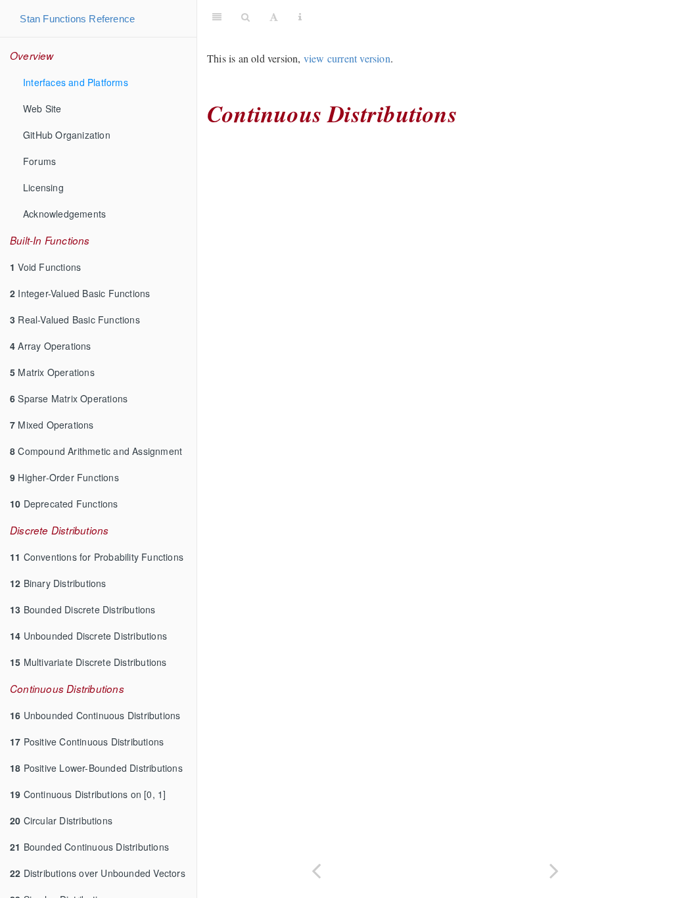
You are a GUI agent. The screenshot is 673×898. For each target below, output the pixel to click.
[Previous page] (316, 869)
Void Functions (45, 266)
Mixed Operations (52, 424)
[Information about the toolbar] (300, 16)
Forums (39, 161)
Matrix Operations (52, 372)
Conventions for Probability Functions (96, 556)
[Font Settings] (274, 16)
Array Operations (50, 345)
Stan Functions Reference (77, 18)
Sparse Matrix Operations (69, 398)
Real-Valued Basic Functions (75, 319)
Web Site (42, 108)
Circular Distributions (61, 820)
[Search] (245, 16)
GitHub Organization (66, 134)
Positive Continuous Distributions (87, 741)
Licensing (43, 187)
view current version (347, 58)
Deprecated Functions (64, 503)
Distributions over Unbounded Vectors (97, 873)
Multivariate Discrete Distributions (88, 662)
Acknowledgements (64, 213)
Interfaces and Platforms (75, 82)
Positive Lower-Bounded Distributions (96, 767)
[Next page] (554, 869)
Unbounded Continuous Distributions (95, 715)
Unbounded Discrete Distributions (88, 635)
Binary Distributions (58, 583)
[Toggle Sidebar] (216, 16)
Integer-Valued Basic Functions (80, 293)
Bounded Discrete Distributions (83, 609)
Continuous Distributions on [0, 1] (88, 794)
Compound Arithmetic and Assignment (96, 451)
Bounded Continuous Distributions (89, 846)
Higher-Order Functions (64, 477)
